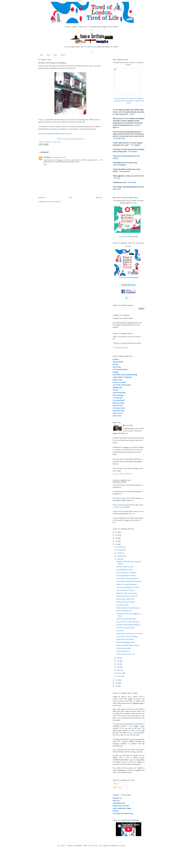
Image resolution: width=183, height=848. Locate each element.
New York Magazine (120, 165)
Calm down (119, 631)
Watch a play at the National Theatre (127, 645)
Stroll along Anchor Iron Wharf (125, 575)
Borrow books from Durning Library (127, 578)
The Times (117, 178)
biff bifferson (48, 157)
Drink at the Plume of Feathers (52, 63)
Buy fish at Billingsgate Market (125, 642)
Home (41, 55)
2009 (117, 683)
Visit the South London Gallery (125, 628)
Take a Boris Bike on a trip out (125, 590)
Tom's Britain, (88, 47)
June (118, 661)
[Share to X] (43, 144)
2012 (116, 541)
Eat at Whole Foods (122, 605)
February (120, 673)
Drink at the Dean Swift (123, 648)
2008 (116, 686)
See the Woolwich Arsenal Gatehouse (127, 608)
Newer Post (42, 197)
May (118, 664)
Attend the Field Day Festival (125, 639)
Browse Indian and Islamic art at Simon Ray (129, 633)
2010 (116, 680)
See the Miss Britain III (123, 651)
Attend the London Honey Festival (126, 593)
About (48, 55)
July (118, 658)
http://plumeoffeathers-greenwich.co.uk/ (59, 134)
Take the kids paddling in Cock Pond (127, 587)
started (129, 733)
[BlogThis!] (41, 144)
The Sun (131, 114)
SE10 (59, 142)
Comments (118, 787)
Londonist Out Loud (118, 507)
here (120, 487)
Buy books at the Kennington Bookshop (127, 625)
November (120, 550)
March (119, 670)
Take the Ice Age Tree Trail (124, 567)
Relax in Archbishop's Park (124, 611)
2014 (116, 535)
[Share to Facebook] (45, 144)
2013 (116, 538)
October (119, 553)
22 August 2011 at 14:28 (59, 157)
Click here (122, 236)
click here (132, 514)
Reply (45, 164)
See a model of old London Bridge (126, 636)
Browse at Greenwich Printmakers (126, 584)
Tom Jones (129, 425)
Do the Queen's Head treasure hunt (127, 596)
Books (55, 55)
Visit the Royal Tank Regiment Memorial (128, 581)
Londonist (115, 158)
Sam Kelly (65, 139)
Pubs (55, 142)
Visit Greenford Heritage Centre (126, 619)
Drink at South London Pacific (125, 599)
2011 (116, 544)
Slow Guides (132, 182)
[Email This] (39, 144)
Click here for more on (129, 101)
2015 (116, 532)
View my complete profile (122, 474)
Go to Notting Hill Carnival (124, 570)
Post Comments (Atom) (54, 202)
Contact (62, 55)
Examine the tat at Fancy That (125, 654)
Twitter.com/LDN (124, 171)
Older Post (99, 197)
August (119, 559)
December (120, 547)
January (119, 676)
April (118, 667)
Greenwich (48, 142)
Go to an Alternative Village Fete (126, 573)
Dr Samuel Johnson (119, 348)
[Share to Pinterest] (47, 144)
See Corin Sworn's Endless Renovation (127, 622)
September (120, 556)
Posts (117, 784)
